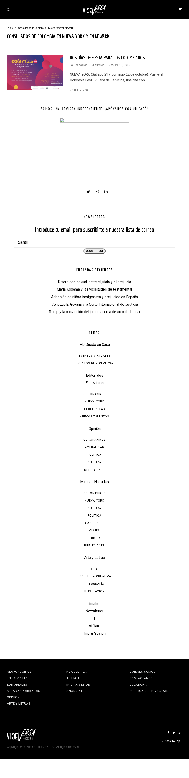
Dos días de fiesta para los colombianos (107, 57)
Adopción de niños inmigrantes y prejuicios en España (94, 297)
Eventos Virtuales (94, 355)
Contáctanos (141, 678)
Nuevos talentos (94, 416)
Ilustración (94, 591)
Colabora (138, 684)
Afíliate (94, 626)
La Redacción (78, 65)
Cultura (94, 462)
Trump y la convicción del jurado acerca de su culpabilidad (94, 312)
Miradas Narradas (94, 482)
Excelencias (94, 409)
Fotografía (94, 584)
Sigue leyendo (79, 90)
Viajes (94, 530)
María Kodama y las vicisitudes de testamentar (94, 289)
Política (95, 454)
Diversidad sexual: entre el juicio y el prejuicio (94, 282)
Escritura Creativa (94, 576)
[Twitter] (174, 732)
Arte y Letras (94, 557)
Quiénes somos (143, 671)
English (94, 603)
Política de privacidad (149, 691)
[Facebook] (168, 732)
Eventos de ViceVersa (94, 363)
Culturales (97, 65)
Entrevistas (95, 383)
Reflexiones (94, 470)
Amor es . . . (94, 523)
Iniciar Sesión (95, 633)
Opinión (95, 428)
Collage (94, 569)
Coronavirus (94, 394)
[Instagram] (179, 732)
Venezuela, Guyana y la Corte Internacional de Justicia (94, 304)
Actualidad (94, 447)
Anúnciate (75, 691)
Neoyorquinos (19, 671)
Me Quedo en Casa (94, 344)
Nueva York (94, 401)
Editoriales (94, 375)
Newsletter (94, 611)
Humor (94, 538)
